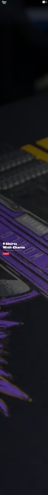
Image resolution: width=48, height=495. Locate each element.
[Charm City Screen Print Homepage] (4, 2)
